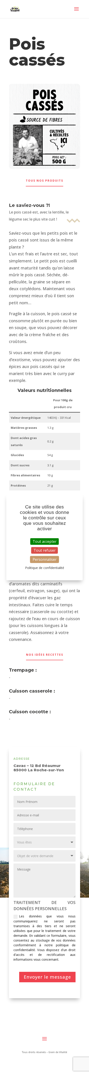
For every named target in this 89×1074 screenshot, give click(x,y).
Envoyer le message (47, 977)
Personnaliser (45, 559)
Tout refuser (45, 550)
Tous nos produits (44, 181)
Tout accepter (45, 541)
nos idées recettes (44, 655)
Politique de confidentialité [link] (44, 568)
